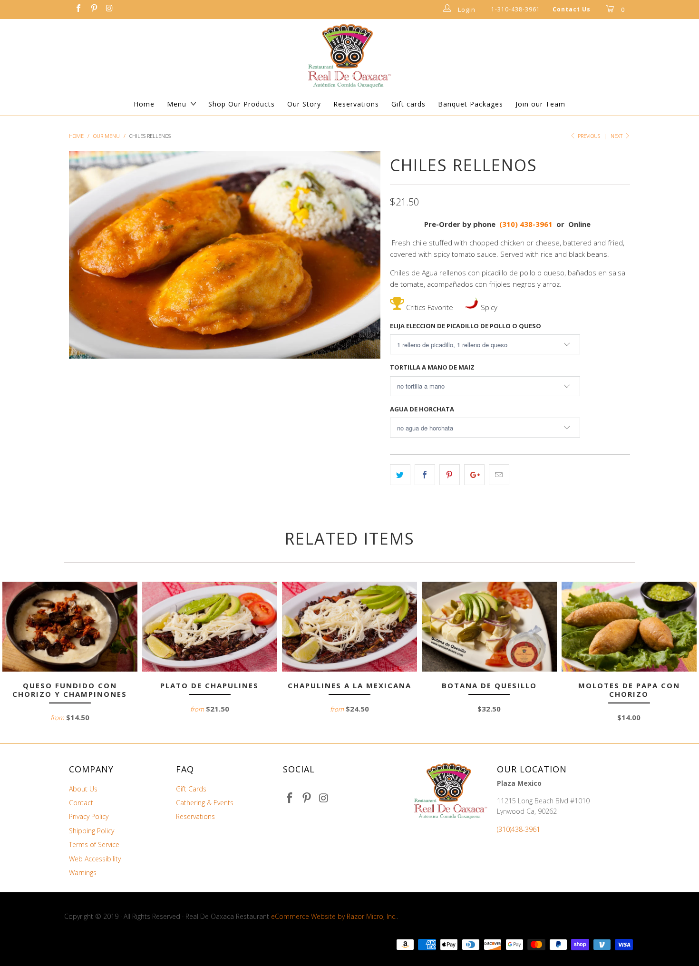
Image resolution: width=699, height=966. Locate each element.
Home (144, 103)
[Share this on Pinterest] (449, 474)
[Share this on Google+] (474, 474)
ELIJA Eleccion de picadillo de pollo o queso (465, 326)
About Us (83, 788)
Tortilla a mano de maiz (432, 367)
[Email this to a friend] (499, 474)
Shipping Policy (91, 830)
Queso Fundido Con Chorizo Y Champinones (69, 627)
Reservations (356, 103)
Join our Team (540, 103)
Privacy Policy (88, 816)
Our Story (304, 103)
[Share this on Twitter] (400, 474)
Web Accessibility (95, 858)
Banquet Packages (470, 103)
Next (617, 135)
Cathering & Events (204, 802)
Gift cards (408, 103)
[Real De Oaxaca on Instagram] (109, 9)
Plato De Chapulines (209, 627)
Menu (176, 103)
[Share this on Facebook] (425, 474)
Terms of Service (94, 844)
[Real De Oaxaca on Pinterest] (93, 9)
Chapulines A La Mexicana (349, 627)
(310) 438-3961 (526, 224)
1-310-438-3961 (515, 9)
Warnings (83, 872)
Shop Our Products (241, 103)
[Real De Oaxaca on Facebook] (78, 9)
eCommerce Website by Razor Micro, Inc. (334, 916)
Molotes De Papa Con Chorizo (629, 627)
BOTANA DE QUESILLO (489, 627)
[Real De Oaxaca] (349, 56)
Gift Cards (191, 788)
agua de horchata (422, 409)
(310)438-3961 (518, 829)
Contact (81, 802)
